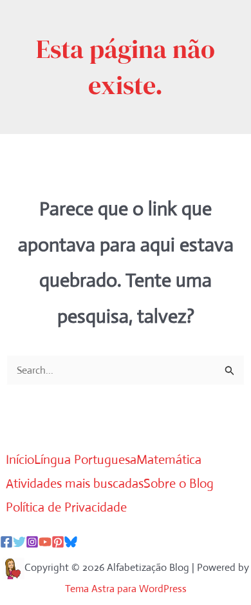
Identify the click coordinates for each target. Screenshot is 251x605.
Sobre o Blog (179, 483)
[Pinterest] (57, 541)
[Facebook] (6, 541)
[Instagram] (32, 541)
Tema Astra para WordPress (126, 588)
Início (20, 460)
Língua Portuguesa (85, 460)
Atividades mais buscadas (75, 483)
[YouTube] (45, 541)
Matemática (168, 460)
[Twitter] (19, 541)
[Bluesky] (70, 541)
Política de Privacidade (66, 507)
